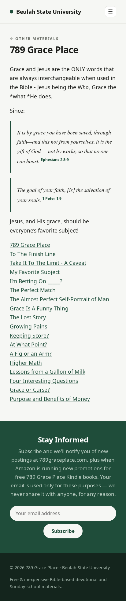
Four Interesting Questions (44, 380)
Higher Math (26, 362)
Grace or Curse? (30, 389)
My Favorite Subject (35, 272)
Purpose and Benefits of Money (50, 398)
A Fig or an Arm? (31, 353)
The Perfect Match (33, 290)
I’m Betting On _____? (36, 281)
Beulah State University (48, 11)
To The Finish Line (33, 254)
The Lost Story (28, 317)
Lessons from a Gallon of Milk (47, 371)
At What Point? (28, 344)
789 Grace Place (30, 244)
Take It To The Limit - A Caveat (48, 262)
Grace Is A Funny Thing (39, 308)
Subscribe (63, 531)
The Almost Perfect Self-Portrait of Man (59, 299)
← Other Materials (34, 38)
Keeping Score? (29, 335)
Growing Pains (28, 326)
